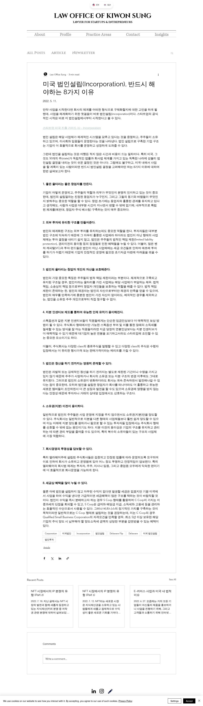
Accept (189, 701)
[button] (172, 53)
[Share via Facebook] (44, 558)
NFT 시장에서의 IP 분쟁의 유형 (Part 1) (100, 593)
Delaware (133, 533)
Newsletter (83, 53)
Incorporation (83, 533)
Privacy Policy (125, 701)
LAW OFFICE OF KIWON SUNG (102, 16)
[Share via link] (67, 558)
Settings (174, 701)
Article (58, 53)
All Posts (36, 53)
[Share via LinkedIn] (59, 558)
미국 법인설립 (150, 533)
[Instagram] (102, 691)
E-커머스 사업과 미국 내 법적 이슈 (152, 593)
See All (172, 579)
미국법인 (66, 533)
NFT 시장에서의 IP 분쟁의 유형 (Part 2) (49, 593)
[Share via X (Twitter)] (52, 558)
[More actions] (158, 75)
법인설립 (99, 533)
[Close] (199, 700)
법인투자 (49, 539)
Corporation (51, 533)
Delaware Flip (116, 533)
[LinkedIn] (94, 691)
